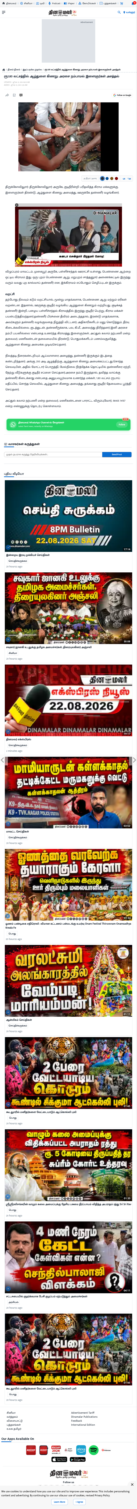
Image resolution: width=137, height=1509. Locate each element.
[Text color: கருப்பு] (102, 178)
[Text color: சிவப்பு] (116, 178)
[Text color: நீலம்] (107, 178)
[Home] (3, 69)
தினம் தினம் (14, 69)
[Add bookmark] (14, 95)
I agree (79, 1502)
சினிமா (28, 3)
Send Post (117, 454)
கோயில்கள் (89, 3)
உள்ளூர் (130, 12)
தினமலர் (11, 3)
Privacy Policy (102, 1495)
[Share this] (7, 95)
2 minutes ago (14, 751)
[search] (119, 12)
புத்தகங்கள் (110, 3)
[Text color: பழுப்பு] (111, 178)
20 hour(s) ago (14, 566)
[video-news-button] (8, 547)
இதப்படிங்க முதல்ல (32, 69)
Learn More (59, 1502)
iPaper (71, 3)
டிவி (42, 3)
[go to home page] (62, 13)
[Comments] (21, 95)
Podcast (56, 3)
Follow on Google (124, 95)
